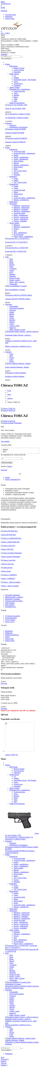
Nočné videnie (14, 223)
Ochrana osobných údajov (14, 601)
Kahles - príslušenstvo (21, 157)
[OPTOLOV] (6, 4)
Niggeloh (17, 175)
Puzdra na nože (14, 278)
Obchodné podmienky (12, 595)
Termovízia (13, 204)
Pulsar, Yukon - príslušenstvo (23, 236)
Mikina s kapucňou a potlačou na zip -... (18, 346)
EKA (11, 259)
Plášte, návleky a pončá (17, 329)
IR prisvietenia (18, 235)
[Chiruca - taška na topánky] (11, 582)
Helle (11, 261)
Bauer (16, 169)
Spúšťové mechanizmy (17, 103)
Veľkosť (6, 449)
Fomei (16, 196)
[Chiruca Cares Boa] (8, 560)
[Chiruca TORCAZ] (8, 408)
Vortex (16, 178)
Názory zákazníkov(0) (12, 479)
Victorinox (13, 268)
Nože (7, 257)
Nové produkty (10, 620)
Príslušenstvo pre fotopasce (18, 127)
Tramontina (13, 284)
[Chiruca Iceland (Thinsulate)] (11, 553)
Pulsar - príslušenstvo (21, 215)
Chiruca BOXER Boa (8, 535)
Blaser (16, 97)
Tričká (11, 318)
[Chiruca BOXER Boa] (9, 531)
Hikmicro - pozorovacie (22, 206)
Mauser (11, 265)
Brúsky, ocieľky (14, 280)
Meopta (16, 163)
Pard (15, 231)
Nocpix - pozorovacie (21, 217)
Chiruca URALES (7, 549)
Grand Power (18, 83)
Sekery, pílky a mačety (17, 282)
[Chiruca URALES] (8, 546)
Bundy (11, 316)
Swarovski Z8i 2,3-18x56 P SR (15, 251)
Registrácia (9, 631)
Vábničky (8, 352)
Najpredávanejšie (11, 618)
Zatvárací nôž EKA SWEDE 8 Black (17, 299)
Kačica (11, 362)
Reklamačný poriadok (12, 599)
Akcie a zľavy (10, 622)
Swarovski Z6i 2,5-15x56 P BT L (16, 242)
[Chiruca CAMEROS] (9, 575)
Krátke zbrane (14, 74)
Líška (11, 360)
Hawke (16, 173)
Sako (15, 101)
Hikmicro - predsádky (21, 209)
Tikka (15, 99)
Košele (11, 312)
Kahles (16, 155)
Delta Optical (18, 167)
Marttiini (12, 274)
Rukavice (12, 328)
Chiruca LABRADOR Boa (10, 542)
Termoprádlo (13, 306)
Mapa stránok (9, 605)
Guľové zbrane (19, 70)
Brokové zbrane (19, 68)
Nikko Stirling (18, 161)
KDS (11, 272)
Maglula (16, 95)
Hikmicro (17, 225)
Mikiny (11, 314)
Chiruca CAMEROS (8, 578)
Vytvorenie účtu (10, 15)
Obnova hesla (9, 18)
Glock (16, 82)
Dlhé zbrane (13, 66)
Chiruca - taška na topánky (10, 586)
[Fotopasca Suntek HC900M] (15, 129)
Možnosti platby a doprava (14, 597)
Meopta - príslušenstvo (21, 165)
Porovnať (4, 683)
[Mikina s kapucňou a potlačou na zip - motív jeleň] (22, 343)
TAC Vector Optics (20, 171)
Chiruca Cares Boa (7, 564)
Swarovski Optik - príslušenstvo (24, 153)
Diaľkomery (13, 202)
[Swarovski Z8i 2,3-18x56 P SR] (16, 248)
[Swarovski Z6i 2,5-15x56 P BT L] (17, 238)
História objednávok (12, 635)
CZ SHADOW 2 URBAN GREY (17, 118)
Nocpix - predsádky (20, 221)
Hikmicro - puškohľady (22, 207)
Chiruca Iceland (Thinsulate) (10, 557)
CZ (15, 76)
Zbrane (7, 64)
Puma (11, 267)
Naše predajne (10, 603)
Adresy (7, 637)
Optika (7, 147)
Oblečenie (8, 304)
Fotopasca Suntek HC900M (14, 133)
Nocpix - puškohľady (21, 219)
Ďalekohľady (13, 184)
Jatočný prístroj (14, 87)
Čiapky (11, 324)
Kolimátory (13, 176)
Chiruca (9, 466)
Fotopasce (8, 123)
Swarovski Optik (19, 151)
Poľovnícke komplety (16, 308)
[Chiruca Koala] (6, 567)
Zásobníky (17, 72)
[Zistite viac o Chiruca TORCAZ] (19, 751)
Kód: (2, 427)
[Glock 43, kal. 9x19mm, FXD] (16, 105)
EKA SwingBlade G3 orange (15, 290)
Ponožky (12, 320)
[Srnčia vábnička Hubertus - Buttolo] (18, 363)
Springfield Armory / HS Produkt (25, 80)
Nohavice (12, 310)
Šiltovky (12, 322)
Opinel (11, 270)
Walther (16, 78)
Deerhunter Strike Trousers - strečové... (18, 335)
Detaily (7, 477)
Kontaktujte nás (10, 607)
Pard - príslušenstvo (20, 233)
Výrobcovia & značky (12, 616)
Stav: (3, 430)
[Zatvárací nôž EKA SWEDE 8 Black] (18, 295)
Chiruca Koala (6, 571)
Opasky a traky (14, 326)
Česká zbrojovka (19, 91)
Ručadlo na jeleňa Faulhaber (14, 376)
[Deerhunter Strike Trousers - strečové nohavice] (21, 331)
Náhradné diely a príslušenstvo (19, 89)
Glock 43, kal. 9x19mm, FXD (15, 108)
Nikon (16, 192)
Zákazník (4, 11)
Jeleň (11, 356)
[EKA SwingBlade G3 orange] (16, 286)
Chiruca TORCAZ (11, 755)
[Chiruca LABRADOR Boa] (11, 538)
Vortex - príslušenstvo (21, 159)
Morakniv (12, 276)
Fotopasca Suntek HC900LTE (15, 142)
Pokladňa (4, 54)
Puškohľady (13, 149)
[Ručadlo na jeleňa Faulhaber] (15, 373)
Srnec (11, 354)
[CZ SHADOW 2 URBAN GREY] (17, 114)
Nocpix (16, 229)
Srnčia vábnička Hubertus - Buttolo (17, 367)
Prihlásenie (8, 17)
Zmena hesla (9, 639)
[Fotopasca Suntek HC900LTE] (16, 138)
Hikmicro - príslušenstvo (22, 211)
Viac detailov (5, 441)
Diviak (11, 358)
